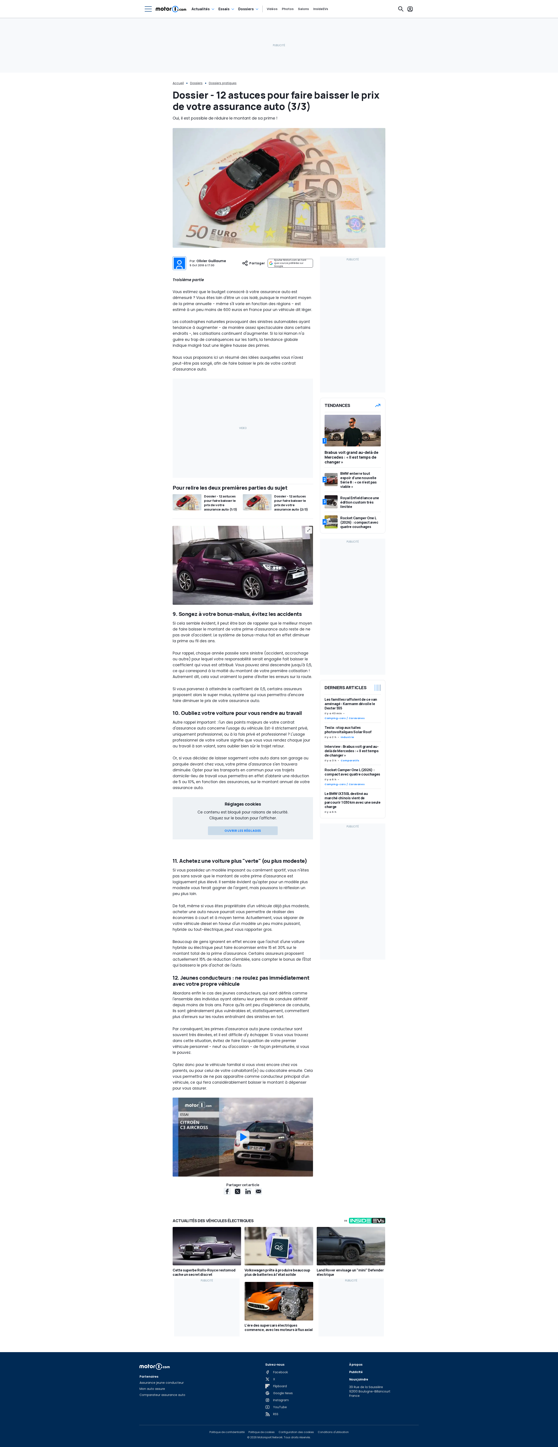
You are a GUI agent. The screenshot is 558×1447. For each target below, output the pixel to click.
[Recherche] (400, 9)
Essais (224, 9)
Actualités (201, 9)
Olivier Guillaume (211, 261)
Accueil (178, 83)
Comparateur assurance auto (162, 1395)
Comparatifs (350, 760)
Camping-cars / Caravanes (345, 718)
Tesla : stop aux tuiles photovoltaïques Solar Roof (348, 729)
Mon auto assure (152, 1389)
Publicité (356, 1372)
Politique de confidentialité (227, 1432)
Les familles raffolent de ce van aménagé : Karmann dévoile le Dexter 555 (351, 704)
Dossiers (246, 9)
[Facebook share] (227, 1191)
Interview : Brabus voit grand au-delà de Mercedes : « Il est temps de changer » (351, 751)
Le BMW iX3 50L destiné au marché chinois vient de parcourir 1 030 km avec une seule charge (352, 800)
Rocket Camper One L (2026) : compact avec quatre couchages (352, 772)
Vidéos (272, 9)
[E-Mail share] (258, 1191)
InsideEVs (320, 9)
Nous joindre (358, 1379)
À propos (355, 1364)
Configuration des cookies (296, 1432)
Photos (288, 9)
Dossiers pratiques (222, 83)
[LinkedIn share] (248, 1191)
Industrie (347, 737)
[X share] (237, 1191)
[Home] (171, 9)
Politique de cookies (261, 1432)
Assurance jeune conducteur (162, 1382)
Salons (303, 9)
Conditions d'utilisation (333, 1432)
